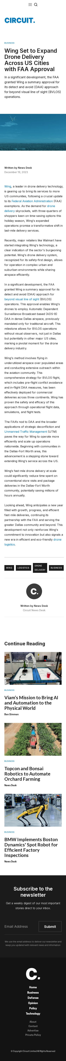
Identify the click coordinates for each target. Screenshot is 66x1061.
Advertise (33, 1030)
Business (33, 992)
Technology (33, 1013)
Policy (33, 1008)
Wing (7, 186)
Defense (33, 998)
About (33, 1022)
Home (33, 987)
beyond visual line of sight (21, 299)
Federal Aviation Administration (32, 201)
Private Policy (33, 1035)
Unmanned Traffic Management (25, 431)
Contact (33, 1026)
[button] (30, 4)
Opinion (33, 1003)
